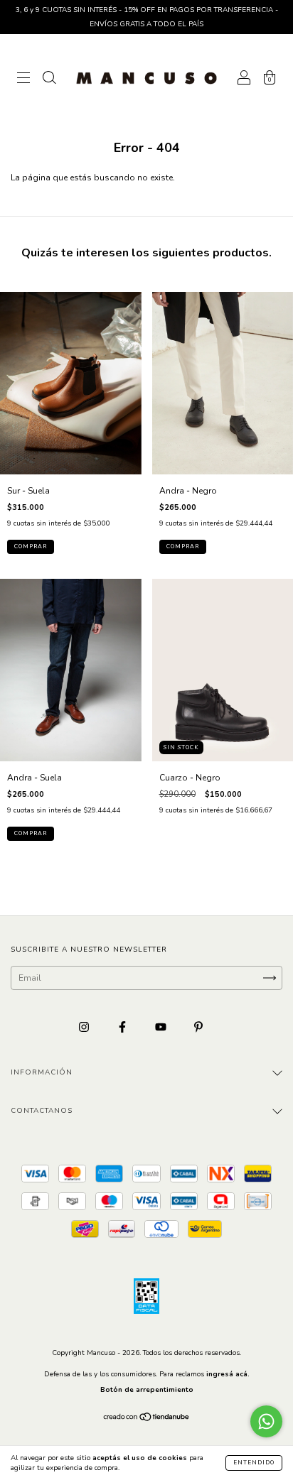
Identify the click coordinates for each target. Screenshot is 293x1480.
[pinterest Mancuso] (198, 1027)
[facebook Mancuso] (123, 1027)
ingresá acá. (228, 1374)
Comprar (30, 546)
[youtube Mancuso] (162, 1027)
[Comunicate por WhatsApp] (266, 1421)
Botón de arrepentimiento (146, 1390)
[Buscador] (49, 80)
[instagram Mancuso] (85, 1027)
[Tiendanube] (146, 1418)
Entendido (254, 1463)
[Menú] (23, 80)
